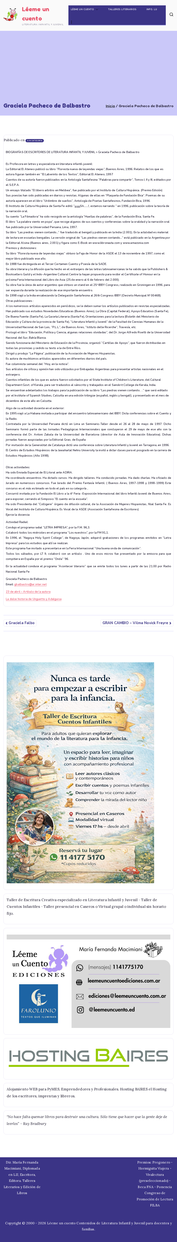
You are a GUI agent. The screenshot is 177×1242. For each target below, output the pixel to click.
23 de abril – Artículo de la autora (28, 592)
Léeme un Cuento (82, 9)
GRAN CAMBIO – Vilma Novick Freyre (135, 622)
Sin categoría (34, 140)
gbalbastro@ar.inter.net (30, 584)
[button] (96, 9)
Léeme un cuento (61, 1223)
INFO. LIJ (152, 9)
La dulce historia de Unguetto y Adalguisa (34, 599)
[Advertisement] (88, 70)
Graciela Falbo (21, 622)
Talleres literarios (122, 9)
